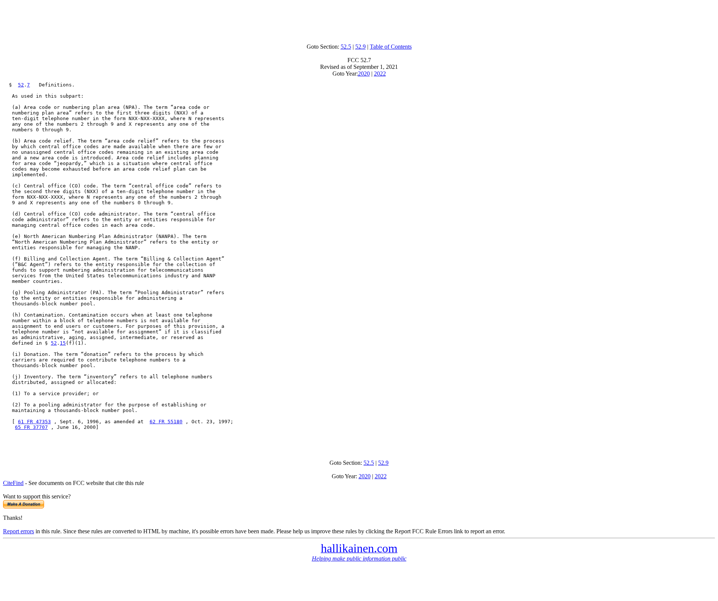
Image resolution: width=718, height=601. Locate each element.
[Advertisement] (359, 20)
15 (63, 343)
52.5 (346, 46)
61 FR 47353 (34, 421)
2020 (364, 73)
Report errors (18, 531)
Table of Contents (391, 46)
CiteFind (13, 483)
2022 (380, 73)
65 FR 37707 (31, 427)
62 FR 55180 (166, 421)
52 (21, 85)
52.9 (360, 46)
